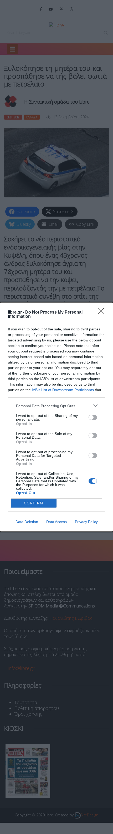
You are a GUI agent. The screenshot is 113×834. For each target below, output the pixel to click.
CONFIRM (33, 503)
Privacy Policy (86, 522)
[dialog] (56, 417)
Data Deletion (27, 522)
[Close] (103, 313)
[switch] (93, 417)
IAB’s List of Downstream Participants (63, 390)
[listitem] (56, 405)
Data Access (56, 522)
